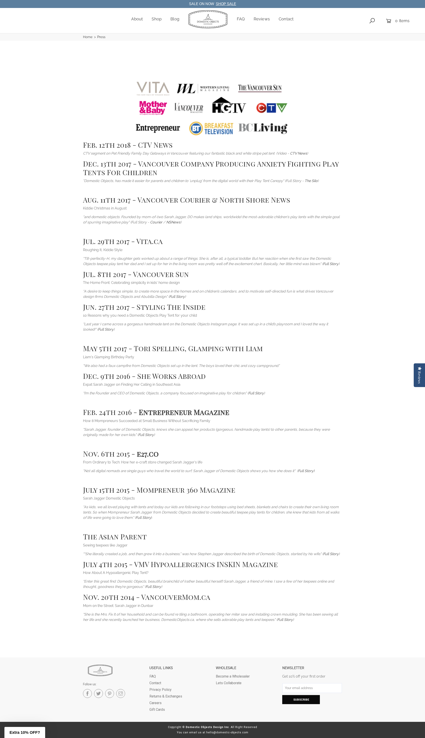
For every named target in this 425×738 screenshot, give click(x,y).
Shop (157, 19)
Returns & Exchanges (165, 696)
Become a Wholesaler (233, 676)
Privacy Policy (160, 690)
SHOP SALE (226, 4)
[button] (24, 732)
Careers (155, 703)
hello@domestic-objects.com (227, 732)
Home (88, 37)
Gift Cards (157, 709)
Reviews (262, 19)
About (137, 19)
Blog (174, 19)
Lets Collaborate (228, 683)
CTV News (298, 153)
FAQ (241, 19)
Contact (286, 19)
